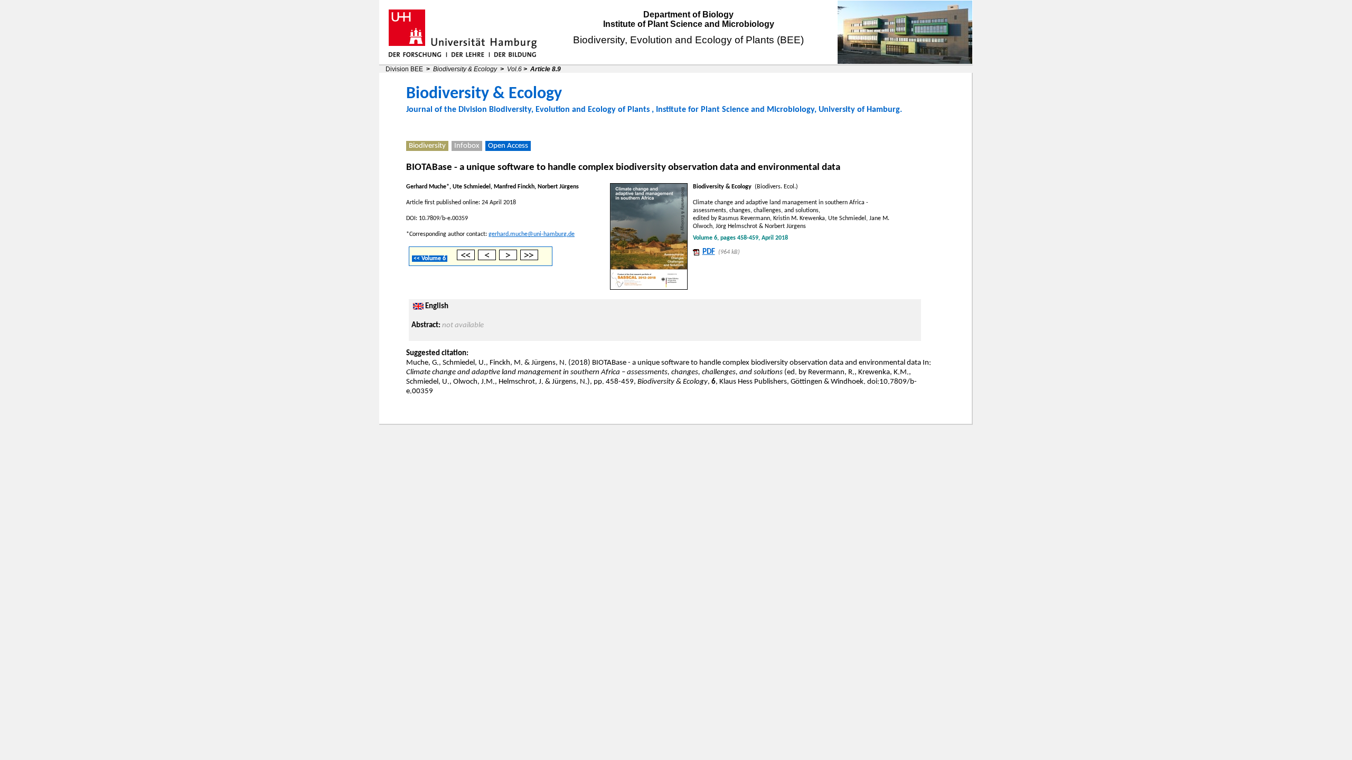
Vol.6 (514, 69)
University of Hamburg (859, 110)
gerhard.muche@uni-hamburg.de (532, 234)
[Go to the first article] (465, 258)
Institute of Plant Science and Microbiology (688, 24)
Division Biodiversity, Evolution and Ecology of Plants (554, 110)
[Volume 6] (648, 235)
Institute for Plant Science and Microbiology (735, 110)
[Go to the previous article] (486, 258)
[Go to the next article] (508, 258)
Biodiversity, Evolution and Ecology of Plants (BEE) (688, 39)
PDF (708, 252)
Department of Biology (688, 14)
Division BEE (404, 69)
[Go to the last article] (529, 258)
